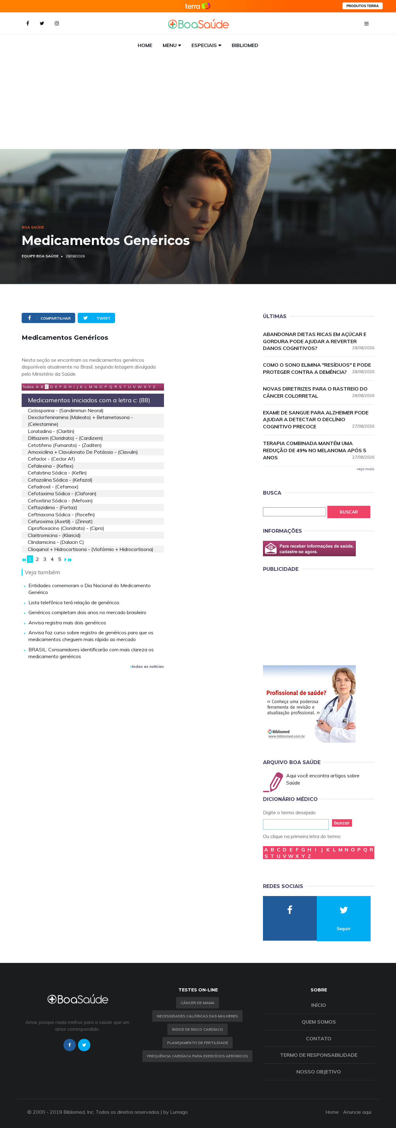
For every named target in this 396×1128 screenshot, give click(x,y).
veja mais (365, 468)
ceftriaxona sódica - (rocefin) (61, 514)
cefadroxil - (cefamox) (53, 486)
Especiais (204, 45)
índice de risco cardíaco (197, 1029)
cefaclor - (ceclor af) (51, 459)
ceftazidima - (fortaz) (52, 507)
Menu (170, 45)
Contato (318, 1038)
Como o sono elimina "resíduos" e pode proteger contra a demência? (318, 368)
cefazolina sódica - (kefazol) (60, 480)
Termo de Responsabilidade (318, 1055)
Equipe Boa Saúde (40, 256)
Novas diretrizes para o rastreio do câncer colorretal (318, 392)
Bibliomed (245, 45)
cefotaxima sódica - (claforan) (62, 493)
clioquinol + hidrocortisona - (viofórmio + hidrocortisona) (90, 549)
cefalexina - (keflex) (51, 466)
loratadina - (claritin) (51, 431)
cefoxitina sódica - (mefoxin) (60, 500)
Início (318, 1005)
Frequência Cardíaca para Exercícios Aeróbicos (197, 1056)
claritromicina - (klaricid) (54, 535)
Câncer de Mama (197, 1002)
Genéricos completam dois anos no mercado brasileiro (87, 612)
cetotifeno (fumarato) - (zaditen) (65, 445)
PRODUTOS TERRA (362, 6)
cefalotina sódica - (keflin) (57, 473)
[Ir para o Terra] (198, 6)
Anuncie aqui (357, 1112)
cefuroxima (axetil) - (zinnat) (60, 521)
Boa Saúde (33, 227)
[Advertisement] (198, 102)
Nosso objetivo (318, 1072)
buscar (342, 823)
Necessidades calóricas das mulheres (197, 1016)
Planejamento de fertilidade (197, 1042)
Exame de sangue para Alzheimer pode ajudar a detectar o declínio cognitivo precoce (318, 419)
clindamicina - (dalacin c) (56, 542)
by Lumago (175, 1112)
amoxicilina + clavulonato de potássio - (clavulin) (83, 452)
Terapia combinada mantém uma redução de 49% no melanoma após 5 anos (318, 450)
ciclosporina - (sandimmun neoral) (66, 410)
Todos (28, 386)
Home (145, 45)
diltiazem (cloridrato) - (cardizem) (65, 438)
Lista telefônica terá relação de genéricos (73, 602)
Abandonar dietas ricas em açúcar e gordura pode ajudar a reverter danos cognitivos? (318, 341)
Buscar (349, 512)
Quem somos (319, 1022)
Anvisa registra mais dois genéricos (67, 622)
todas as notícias (148, 666)
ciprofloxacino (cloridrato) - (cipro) (66, 528)
